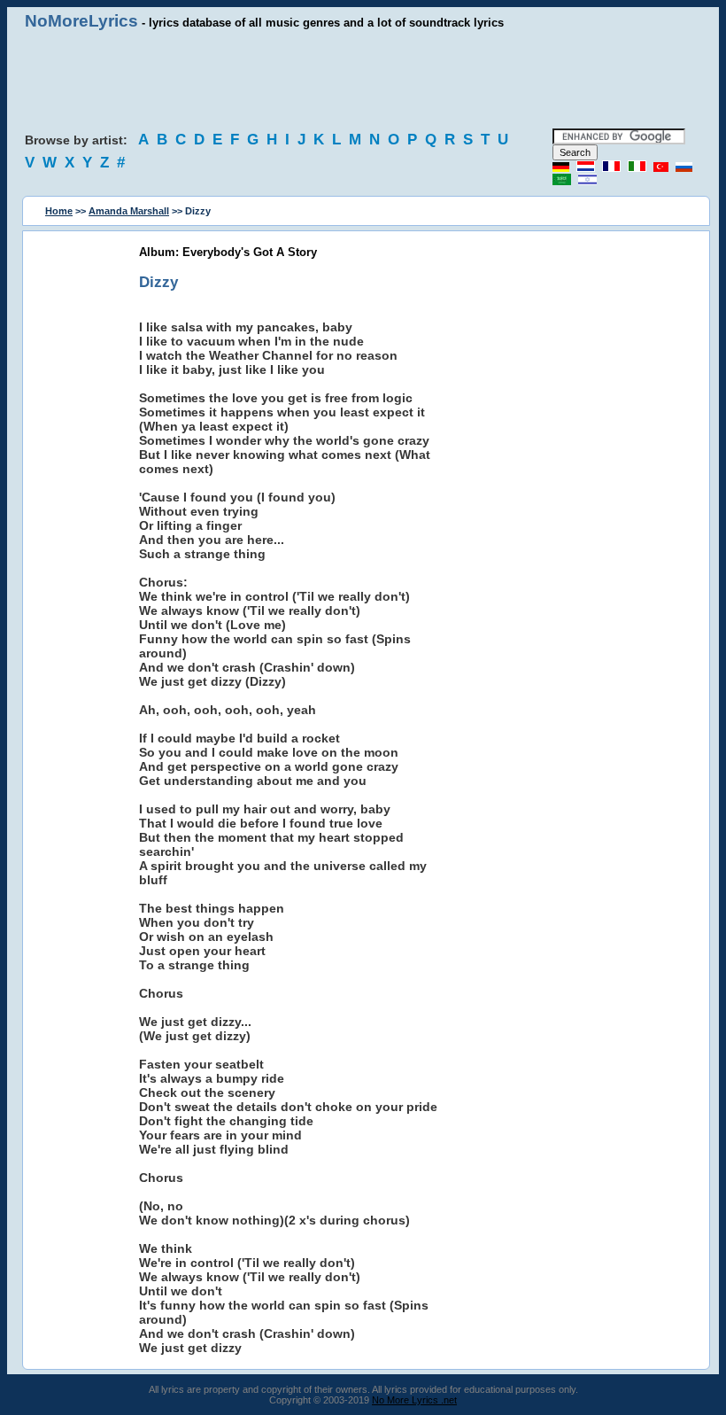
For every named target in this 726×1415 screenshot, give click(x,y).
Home (59, 211)
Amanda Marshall (129, 211)
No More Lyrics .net (414, 1400)
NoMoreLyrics (81, 21)
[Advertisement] (363, 80)
